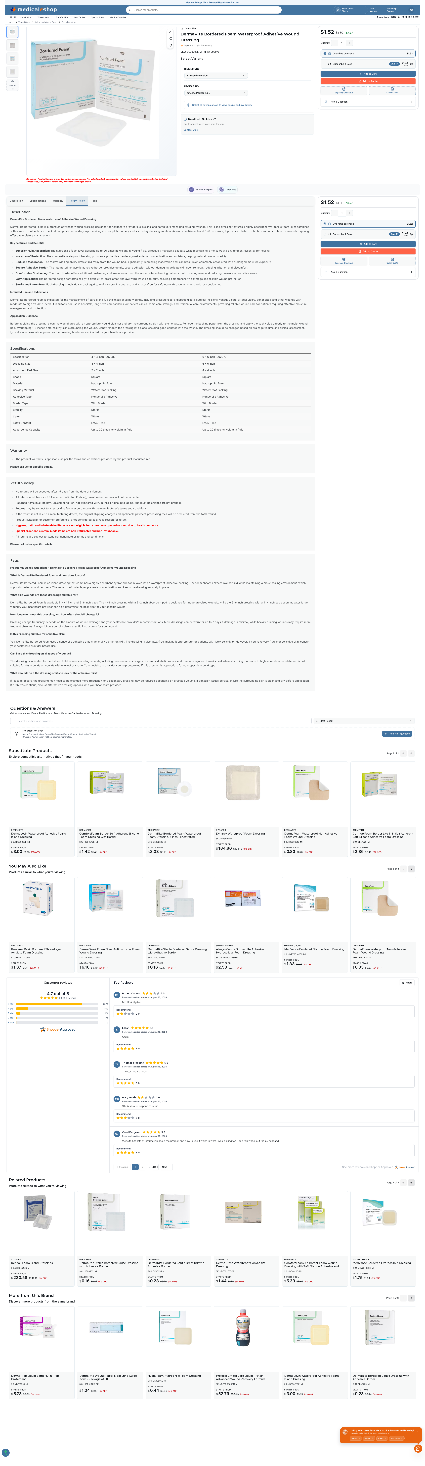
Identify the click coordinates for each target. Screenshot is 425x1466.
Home (10, 22)
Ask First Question (400, 733)
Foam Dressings (69, 22)
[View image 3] (12, 58)
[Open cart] (411, 10)
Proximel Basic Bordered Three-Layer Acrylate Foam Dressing (36, 951)
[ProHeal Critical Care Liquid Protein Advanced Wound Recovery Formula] (246, 1327)
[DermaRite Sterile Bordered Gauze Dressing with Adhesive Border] (178, 898)
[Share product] (170, 38)
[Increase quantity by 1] (349, 43)
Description (16, 200)
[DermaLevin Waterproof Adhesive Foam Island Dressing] (41, 783)
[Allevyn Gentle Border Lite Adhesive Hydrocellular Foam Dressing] (246, 898)
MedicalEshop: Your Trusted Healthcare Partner (212, 2)
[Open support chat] (418, 1448)
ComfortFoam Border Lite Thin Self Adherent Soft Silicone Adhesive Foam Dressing (383, 835)
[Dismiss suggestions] (418, 1431)
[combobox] (216, 76)
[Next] (171, 101)
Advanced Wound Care (45, 22)
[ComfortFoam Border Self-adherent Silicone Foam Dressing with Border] (110, 783)
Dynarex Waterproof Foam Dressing (240, 833)
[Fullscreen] (170, 32)
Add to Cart (370, 73)
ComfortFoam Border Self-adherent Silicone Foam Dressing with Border (109, 835)
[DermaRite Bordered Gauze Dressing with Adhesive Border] (178, 1212)
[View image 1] (12, 32)
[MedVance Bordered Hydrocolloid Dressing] (383, 1212)
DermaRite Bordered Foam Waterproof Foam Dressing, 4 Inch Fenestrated (174, 835)
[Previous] (32, 101)
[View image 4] (12, 72)
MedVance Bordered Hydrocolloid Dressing (382, 1263)
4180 (155, 1167)
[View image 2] (12, 45)
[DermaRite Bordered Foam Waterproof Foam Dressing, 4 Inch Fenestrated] (178, 783)
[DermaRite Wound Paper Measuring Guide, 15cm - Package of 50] (110, 1327)
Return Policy (77, 200)
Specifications (38, 200)
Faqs (94, 200)
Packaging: (192, 86)
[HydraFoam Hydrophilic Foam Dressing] (178, 1327)
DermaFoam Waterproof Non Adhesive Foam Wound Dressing (310, 835)
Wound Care (24, 22)
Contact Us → (191, 129)
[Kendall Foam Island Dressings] (41, 1212)
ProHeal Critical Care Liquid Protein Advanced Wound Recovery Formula (240, 1377)
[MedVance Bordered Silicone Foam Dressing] (314, 898)
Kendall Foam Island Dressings (32, 1263)
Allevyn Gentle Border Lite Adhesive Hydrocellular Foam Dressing (240, 951)
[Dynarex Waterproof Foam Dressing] (246, 783)
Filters (409, 982)
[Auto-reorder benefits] (411, 64)
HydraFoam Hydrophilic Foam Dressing (174, 1375)
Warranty (58, 200)
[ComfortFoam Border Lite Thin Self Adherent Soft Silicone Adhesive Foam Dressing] (383, 783)
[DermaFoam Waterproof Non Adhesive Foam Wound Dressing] (314, 783)
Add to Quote (370, 81)
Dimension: (191, 68)
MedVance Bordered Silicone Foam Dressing (314, 949)
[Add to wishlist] (170, 45)
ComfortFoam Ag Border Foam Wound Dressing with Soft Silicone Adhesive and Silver (311, 1266)
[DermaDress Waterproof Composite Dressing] (246, 1212)
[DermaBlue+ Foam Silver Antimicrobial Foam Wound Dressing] (110, 898)
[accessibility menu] (5, 1452)
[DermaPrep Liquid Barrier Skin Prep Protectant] (41, 1327)
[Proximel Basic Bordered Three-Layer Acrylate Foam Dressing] (41, 898)
